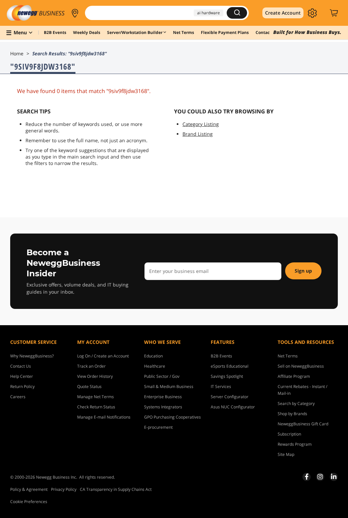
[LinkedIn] (333, 477)
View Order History (95, 376)
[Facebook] (307, 477)
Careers (17, 397)
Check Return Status (96, 407)
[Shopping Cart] (335, 12)
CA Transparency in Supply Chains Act (116, 489)
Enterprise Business (163, 397)
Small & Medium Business (168, 386)
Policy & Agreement (29, 489)
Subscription (289, 434)
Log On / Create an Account (103, 356)
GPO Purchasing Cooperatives (172, 417)
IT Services (221, 386)
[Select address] (74, 12)
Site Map (286, 454)
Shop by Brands (292, 414)
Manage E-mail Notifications (103, 417)
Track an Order (91, 366)
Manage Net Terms (95, 397)
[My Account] (312, 12)
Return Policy (22, 386)
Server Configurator (229, 397)
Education (153, 356)
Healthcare (154, 366)
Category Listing (200, 124)
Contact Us (20, 366)
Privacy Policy (63, 489)
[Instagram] (320, 477)
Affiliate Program (294, 376)
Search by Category (296, 403)
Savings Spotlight (227, 376)
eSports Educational (229, 366)
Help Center (21, 376)
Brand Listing (197, 134)
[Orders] (323, 12)
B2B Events (221, 356)
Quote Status (89, 386)
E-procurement (158, 427)
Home (16, 53)
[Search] (237, 13)
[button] (74, 12)
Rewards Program (295, 444)
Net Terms (288, 356)
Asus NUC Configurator (233, 407)
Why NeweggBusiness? (32, 356)
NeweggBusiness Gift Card (303, 424)
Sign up (303, 270)
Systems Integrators (163, 407)
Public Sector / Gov (161, 376)
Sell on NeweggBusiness (301, 366)
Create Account (283, 13)
